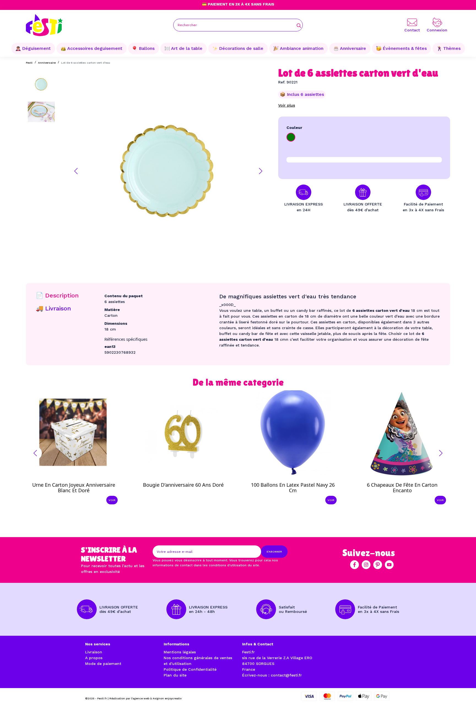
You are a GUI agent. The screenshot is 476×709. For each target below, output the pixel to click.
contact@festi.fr (286, 675)
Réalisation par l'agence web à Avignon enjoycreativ (145, 698)
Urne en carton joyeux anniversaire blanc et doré (73, 487)
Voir (112, 500)
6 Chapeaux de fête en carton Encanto (402, 487)
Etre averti (188, 480)
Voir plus (286, 105)
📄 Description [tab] (57, 295)
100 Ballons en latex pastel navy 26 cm (293, 487)
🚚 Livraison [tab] (53, 308)
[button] (76, 171)
